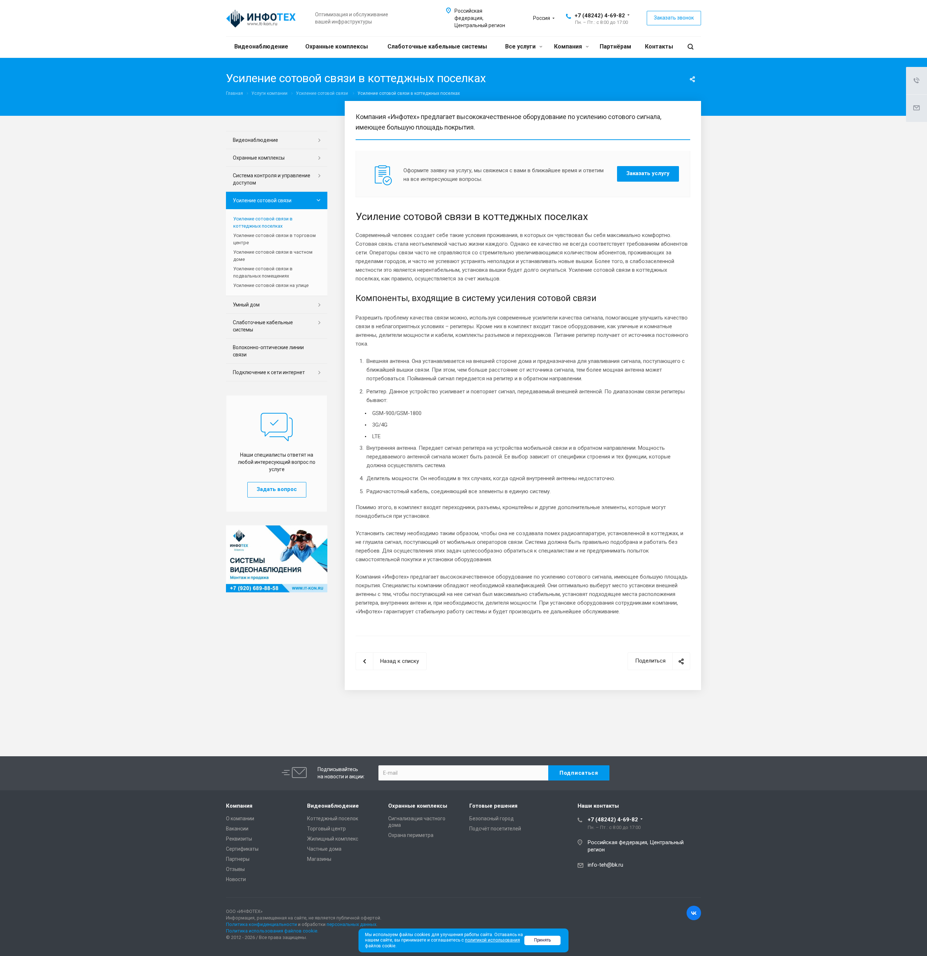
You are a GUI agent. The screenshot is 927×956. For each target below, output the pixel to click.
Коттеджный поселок (332, 818)
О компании (240, 818)
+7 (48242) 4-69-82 (600, 15)
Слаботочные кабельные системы (437, 46)
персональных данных (351, 924)
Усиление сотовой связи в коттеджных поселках (263, 222)
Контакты (659, 46)
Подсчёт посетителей (495, 829)
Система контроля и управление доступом (271, 179)
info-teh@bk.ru (605, 865)
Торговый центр (326, 829)
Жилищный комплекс (332, 839)
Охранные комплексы (336, 46)
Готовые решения (493, 806)
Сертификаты (242, 849)
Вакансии (237, 829)
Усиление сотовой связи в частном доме (273, 255)
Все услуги (521, 46)
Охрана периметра (410, 835)
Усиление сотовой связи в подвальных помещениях (263, 272)
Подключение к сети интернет (269, 372)
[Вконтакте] (694, 913)
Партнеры (237, 859)
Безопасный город (491, 818)
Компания (568, 46)
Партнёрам (615, 46)
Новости (236, 879)
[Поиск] (690, 47)
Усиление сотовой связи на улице (271, 285)
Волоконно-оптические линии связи (268, 351)
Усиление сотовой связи (262, 200)
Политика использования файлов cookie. (272, 931)
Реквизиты (239, 839)
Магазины (319, 859)
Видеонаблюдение (261, 46)
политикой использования (492, 940)
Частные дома (324, 849)
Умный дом (246, 305)
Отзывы (235, 869)
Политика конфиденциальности (261, 924)
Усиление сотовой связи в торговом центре (274, 239)
